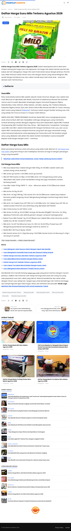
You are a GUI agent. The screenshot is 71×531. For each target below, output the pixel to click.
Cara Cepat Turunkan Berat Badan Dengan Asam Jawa (24, 265)
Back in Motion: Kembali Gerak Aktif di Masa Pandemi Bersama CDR (29, 487)
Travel (9, 430)
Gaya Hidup (11, 409)
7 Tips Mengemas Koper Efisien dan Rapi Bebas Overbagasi (26, 432)
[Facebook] (8, 62)
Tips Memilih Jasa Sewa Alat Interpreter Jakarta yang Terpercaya (28, 460)
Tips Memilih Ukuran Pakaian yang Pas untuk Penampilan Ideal (27, 418)
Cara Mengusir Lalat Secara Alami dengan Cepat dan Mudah (26, 249)
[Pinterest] (23, 62)
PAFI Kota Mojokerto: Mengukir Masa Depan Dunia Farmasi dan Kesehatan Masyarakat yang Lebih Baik (53, 347)
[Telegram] (19, 62)
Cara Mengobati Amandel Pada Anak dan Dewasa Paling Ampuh (28, 252)
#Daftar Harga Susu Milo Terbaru (11, 292)
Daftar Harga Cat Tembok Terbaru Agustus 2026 (22, 262)
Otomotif (10, 451)
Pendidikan (11, 394)
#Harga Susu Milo (29, 292)
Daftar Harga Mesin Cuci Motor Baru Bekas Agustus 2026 (25, 494)
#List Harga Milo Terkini (43, 292)
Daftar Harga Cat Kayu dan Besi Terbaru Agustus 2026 (24, 256)
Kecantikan (11, 401)
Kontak (67, 527)
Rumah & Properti (13, 444)
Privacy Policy (59, 527)
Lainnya (10, 9)
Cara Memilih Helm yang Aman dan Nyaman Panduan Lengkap (27, 453)
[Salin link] (26, 62)
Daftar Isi (9, 86)
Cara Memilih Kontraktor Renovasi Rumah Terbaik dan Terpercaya (28, 446)
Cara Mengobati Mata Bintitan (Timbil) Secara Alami (23, 269)
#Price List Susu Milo (57, 292)
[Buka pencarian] (64, 2)
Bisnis (9, 423)
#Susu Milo (5, 296)
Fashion (10, 416)
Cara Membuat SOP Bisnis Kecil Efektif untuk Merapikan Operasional (29, 425)
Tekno (9, 437)
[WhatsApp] (15, 62)
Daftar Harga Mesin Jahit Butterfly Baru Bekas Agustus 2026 (27, 473)
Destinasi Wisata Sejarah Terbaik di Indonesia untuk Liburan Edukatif (29, 501)
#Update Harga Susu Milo (18, 296)
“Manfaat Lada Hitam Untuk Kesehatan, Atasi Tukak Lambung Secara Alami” (33, 159)
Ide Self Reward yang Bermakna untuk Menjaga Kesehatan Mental (28, 411)
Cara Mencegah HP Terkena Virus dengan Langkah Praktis (26, 439)
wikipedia (25, 110)
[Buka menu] (68, 3)
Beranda (3, 9)
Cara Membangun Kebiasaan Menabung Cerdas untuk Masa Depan (29, 480)
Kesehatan (11, 485)
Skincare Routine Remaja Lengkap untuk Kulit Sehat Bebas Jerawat (29, 404)
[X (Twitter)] (12, 62)
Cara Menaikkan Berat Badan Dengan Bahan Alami (23, 259)
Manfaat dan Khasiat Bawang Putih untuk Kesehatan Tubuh (24, 286)
